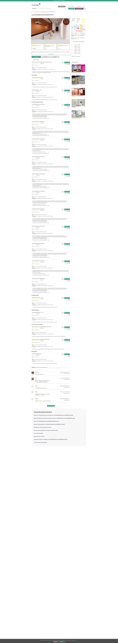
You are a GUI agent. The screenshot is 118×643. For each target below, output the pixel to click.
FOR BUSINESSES (62, 6)
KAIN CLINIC (74, 106)
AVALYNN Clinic (74, 84)
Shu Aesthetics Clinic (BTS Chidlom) (77, 95)
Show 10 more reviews (51, 405)
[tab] (51, 66)
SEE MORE (76, 640)
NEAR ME (78, 8)
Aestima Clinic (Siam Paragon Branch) (78, 72)
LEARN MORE (55, 641)
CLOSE (62, 641)
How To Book (51, 54)
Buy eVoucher (67, 62)
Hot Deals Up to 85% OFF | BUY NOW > (59, 0)
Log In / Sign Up (71, 6)
